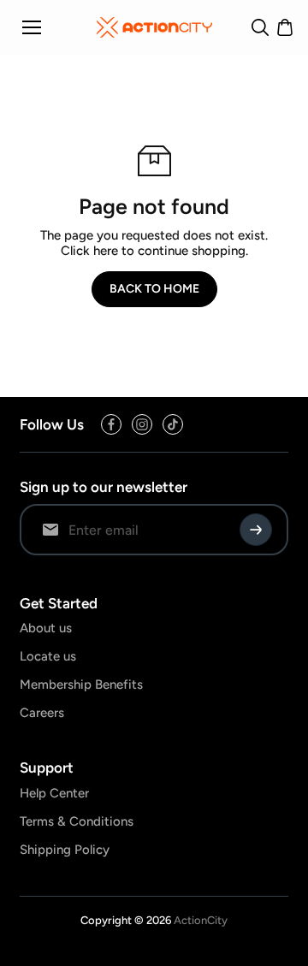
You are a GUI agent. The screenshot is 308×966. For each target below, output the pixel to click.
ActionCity (201, 920)
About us (46, 628)
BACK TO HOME (154, 289)
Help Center (54, 793)
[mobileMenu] (31, 27)
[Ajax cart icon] (285, 27)
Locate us (48, 656)
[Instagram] (142, 424)
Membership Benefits (81, 684)
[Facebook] (111, 424)
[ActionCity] (154, 27)
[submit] (256, 529)
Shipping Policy (65, 849)
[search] (260, 27)
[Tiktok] (173, 424)
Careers (42, 712)
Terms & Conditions (76, 821)
